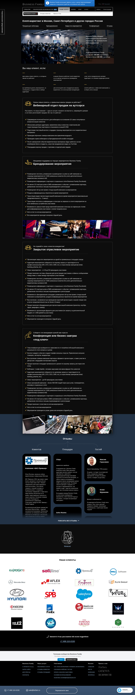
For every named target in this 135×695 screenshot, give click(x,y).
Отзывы (109, 26)
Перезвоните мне (62, 690)
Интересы (91, 674)
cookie (73, 2)
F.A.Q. (32, 666)
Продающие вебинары (30, 26)
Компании (91, 672)
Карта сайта (26, 669)
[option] (34, 229)
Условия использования (62, 674)
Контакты (25, 674)
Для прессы (26, 672)
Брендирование (52, 26)
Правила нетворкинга (77, 666)
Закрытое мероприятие (73, 26)
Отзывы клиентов (43, 669)
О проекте (25, 666)
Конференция (94, 26)
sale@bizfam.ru (34, 690)
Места (90, 669)
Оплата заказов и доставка (63, 672)
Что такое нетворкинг (61, 666)
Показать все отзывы (67, 521)
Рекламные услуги (43, 666)
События (91, 666)
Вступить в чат (71, 659)
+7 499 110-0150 (67, 641)
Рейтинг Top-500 (67, 669)
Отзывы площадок (43, 672)
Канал (61, 659)
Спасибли (57, 669)
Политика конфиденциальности (65, 677)
